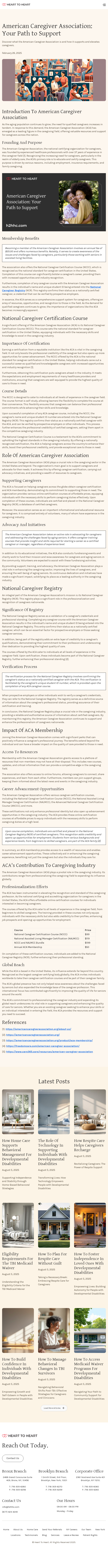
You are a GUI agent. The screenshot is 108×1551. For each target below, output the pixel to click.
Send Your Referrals (52, 1529)
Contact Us (12, 1458)
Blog (44, 1535)
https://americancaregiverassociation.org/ (33, 1034)
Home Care (32, 1529)
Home (6, 1529)
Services (55, 1535)
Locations (16, 1535)
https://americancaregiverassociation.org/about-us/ (38, 1029)
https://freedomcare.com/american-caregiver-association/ (42, 1046)
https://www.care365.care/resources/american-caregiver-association (49, 1051)
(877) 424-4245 (10, 1511)
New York (100, 1529)
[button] (104, 4)
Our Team (86, 1529)
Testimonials (31, 1535)
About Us (18, 1529)
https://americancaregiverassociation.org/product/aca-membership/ (49, 1040)
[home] (16, 4)
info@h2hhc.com (10, 1507)
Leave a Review (71, 1535)
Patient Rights (90, 1535)
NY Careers (71, 1529)
